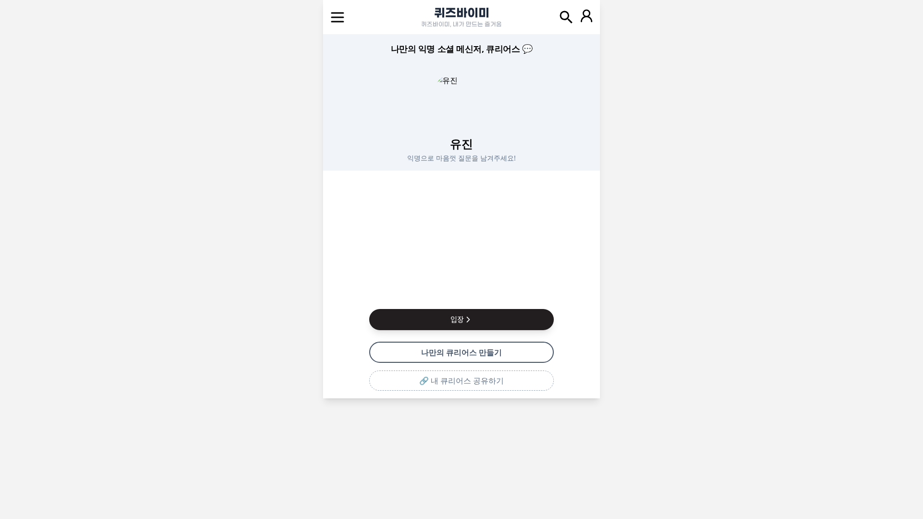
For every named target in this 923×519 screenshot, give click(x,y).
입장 (457, 319)
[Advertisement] (461, 238)
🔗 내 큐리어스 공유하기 (461, 380)
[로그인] (586, 17)
